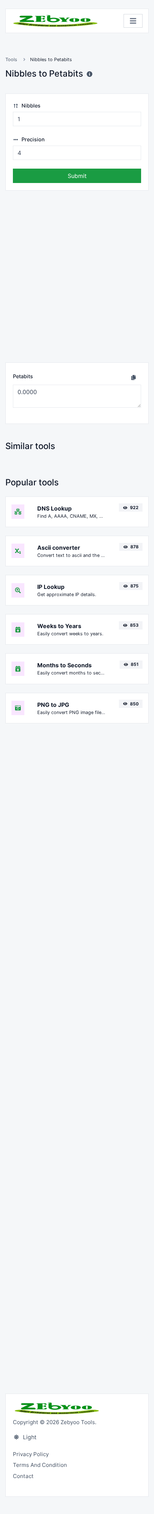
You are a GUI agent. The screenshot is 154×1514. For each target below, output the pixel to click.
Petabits (23, 376)
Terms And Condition (40, 1465)
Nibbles (30, 105)
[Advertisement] (77, 276)
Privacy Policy (31, 1454)
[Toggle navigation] (133, 21)
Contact (23, 1476)
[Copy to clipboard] (133, 377)
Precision (32, 139)
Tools (11, 59)
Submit (77, 175)
